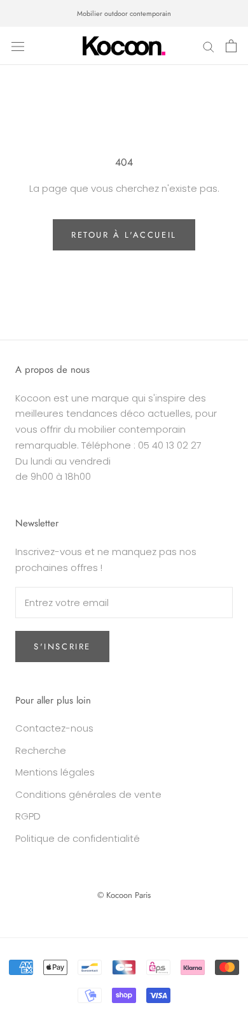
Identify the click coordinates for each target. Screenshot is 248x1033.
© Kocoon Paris (124, 895)
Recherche (40, 750)
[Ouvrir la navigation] (17, 46)
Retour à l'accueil (124, 235)
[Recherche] (208, 45)
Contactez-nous (54, 728)
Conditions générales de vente (88, 794)
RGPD (28, 816)
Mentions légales (55, 772)
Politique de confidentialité (77, 838)
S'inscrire (62, 646)
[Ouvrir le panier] (231, 46)
